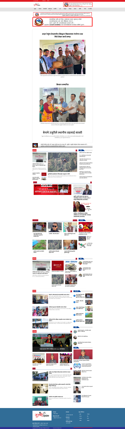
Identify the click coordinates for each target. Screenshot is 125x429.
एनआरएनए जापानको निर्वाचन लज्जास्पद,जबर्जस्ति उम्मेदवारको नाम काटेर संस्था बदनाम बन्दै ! (87, 365)
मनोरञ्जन (70, 9)
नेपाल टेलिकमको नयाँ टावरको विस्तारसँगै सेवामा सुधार (86, 396)
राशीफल (48, 0)
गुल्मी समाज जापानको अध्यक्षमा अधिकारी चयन (87, 371)
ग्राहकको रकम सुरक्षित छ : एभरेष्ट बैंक (57, 271)
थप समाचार (75, 220)
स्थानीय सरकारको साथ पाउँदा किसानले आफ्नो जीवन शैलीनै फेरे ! (85, 177)
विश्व (87, 416)
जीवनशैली (45, 9)
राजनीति (55, 9)
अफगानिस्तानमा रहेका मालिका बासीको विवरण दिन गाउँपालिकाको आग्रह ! (86, 378)
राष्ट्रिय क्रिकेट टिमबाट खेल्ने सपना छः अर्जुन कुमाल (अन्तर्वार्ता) (85, 159)
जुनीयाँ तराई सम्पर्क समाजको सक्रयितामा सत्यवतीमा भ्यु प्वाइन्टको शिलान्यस (85, 163)
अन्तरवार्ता (35, 182)
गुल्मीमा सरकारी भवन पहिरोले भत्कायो (85, 152)
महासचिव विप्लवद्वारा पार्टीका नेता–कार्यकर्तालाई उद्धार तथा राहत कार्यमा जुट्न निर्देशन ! (85, 168)
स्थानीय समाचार (35, 220)
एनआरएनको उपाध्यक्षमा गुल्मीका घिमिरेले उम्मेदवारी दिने (51, 364)
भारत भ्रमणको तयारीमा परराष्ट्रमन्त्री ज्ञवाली (87, 387)
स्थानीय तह (50, 9)
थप (76, 150)
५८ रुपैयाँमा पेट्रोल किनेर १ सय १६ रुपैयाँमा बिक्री (89, 244)
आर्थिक (80, 420)
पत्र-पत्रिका (90, 9)
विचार (88, 418)
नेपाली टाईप (44, 0)
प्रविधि (80, 9)
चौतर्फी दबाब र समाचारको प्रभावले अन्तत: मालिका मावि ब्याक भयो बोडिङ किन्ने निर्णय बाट (85, 173)
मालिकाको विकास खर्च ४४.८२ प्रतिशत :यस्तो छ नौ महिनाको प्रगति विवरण (38, 165)
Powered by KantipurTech (57, 428)
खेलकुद (65, 9)
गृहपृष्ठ (35, 9)
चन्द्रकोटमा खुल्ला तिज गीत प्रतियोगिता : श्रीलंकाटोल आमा (64, 364)
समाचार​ (80, 416)
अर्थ (60, 9)
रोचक (85, 9)
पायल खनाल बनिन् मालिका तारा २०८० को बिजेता (52, 349)
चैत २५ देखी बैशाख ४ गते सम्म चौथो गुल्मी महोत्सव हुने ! (85, 156)
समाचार (40, 9)
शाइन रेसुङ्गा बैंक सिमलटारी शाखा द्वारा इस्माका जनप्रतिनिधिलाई (70, 285)
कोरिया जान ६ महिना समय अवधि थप (89, 238)
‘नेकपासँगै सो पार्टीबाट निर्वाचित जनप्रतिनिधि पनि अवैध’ (85, 233)
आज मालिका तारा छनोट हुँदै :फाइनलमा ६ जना (36, 364)
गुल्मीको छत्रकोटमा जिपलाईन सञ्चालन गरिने (59, 174)
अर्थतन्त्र (34, 259)
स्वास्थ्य (75, 9)
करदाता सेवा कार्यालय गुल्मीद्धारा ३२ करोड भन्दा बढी (71, 272)
